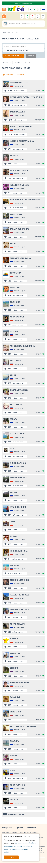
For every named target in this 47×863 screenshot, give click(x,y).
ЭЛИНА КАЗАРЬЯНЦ (19, 170)
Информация (7, 827)
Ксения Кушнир (18, 506)
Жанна (13, 755)
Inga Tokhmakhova (19, 185)
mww (12, 770)
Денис (13, 536)
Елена (13, 243)
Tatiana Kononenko (19, 228)
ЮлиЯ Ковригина (18, 550)
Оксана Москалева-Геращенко (26, 97)
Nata (12, 448)
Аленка (13, 492)
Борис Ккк (15, 287)
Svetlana (14, 565)
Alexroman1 (16, 214)
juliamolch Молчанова (22, 141)
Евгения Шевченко (19, 580)
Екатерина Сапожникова (23, 726)
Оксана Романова (19, 389)
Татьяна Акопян (18, 111)
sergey (13, 419)
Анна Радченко (18, 785)
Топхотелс (6, 33)
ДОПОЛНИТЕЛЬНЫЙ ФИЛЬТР (18, 50)
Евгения (14, 668)
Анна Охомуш (17, 316)
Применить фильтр (13, 56)
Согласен (11, 857)
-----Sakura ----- (19, 82)
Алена (13, 375)
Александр (15, 360)
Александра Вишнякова (22, 346)
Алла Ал (14, 155)
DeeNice (14, 799)
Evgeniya (14, 741)
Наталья (14, 331)
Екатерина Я (16, 404)
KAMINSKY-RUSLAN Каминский (25, 199)
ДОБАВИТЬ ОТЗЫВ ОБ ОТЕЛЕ (23, 3)
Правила (19, 827)
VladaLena (15, 653)
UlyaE (12, 521)
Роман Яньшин (17, 624)
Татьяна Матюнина (19, 682)
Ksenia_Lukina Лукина (21, 126)
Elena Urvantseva (19, 477)
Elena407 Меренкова (20, 258)
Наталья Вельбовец (19, 594)
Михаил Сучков (18, 463)
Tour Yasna (15, 272)
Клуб (16, 33)
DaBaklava (15, 697)
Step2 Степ (15, 711)
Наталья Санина (18, 433)
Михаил (14, 638)
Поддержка (31, 827)
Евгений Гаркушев (19, 609)
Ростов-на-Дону (19, 86)
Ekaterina (15, 302)
